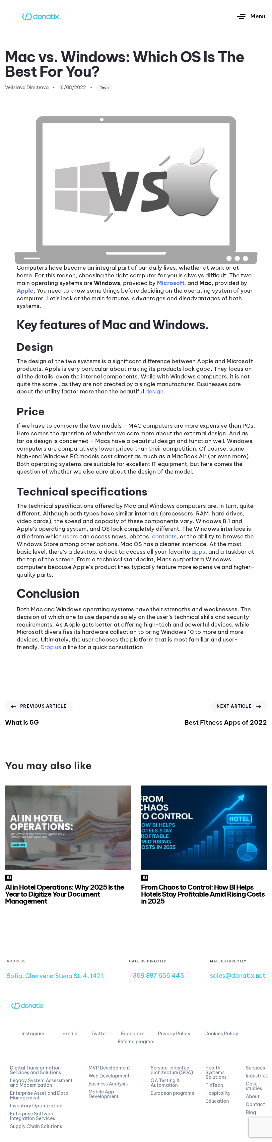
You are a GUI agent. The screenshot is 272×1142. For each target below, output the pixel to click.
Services (254, 1068)
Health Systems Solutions (216, 1072)
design (154, 391)
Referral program (136, 1042)
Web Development (109, 1075)
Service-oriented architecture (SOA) (172, 1070)
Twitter (99, 1034)
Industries (254, 1075)
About (253, 1096)
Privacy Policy (174, 1034)
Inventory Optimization (36, 1105)
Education (217, 1101)
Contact (254, 1104)
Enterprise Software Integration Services (32, 1116)
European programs (172, 1093)
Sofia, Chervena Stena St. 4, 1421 (55, 976)
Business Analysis (108, 1083)
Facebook (132, 1034)
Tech (104, 87)
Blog (251, 1112)
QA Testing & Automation (165, 1082)
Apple (25, 290)
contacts (164, 536)
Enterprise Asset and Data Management (39, 1095)
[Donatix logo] (27, 1005)
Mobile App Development (104, 1094)
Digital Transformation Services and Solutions (35, 1070)
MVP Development (109, 1068)
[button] (248, 16)
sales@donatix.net (237, 975)
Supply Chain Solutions (36, 1126)
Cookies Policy (221, 1034)
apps (198, 551)
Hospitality (218, 1093)
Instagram (33, 1034)
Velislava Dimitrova (27, 87)
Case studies (254, 1086)
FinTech (214, 1085)
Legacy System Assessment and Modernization (41, 1082)
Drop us (50, 647)
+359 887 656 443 (156, 975)
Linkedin (67, 1034)
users (70, 536)
